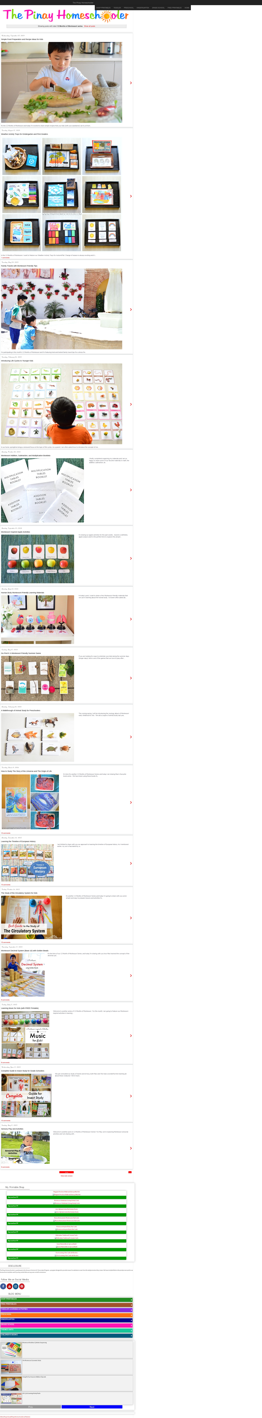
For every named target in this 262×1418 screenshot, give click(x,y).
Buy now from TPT (13, 1197)
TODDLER (117, 8)
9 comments (5, 1000)
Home (66, 1172)
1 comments (5, 257)
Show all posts (89, 26)
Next (92, 1407)
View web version (66, 1176)
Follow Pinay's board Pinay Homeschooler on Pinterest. (15, 1417)
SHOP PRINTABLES (103, 8)
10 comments (5, 833)
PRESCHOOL (129, 8)
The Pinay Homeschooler (83, 2)
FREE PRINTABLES (175, 8)
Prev (30, 1407)
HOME (187, 8)
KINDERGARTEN (143, 8)
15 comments (5, 884)
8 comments (5, 1062)
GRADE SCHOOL (158, 8)
